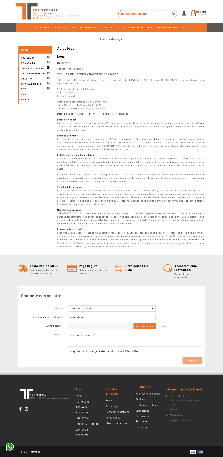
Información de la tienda (184, 389)
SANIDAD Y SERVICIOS (84, 27)
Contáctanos (113, 417)
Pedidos (140, 399)
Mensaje (58, 334)
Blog (185, 27)
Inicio (25, 49)
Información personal (147, 393)
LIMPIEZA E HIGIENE (167, 27)
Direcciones (142, 410)
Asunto (59, 308)
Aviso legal (112, 406)
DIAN (23, 94)
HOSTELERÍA (42, 27)
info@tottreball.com (95, 108)
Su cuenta (142, 387)
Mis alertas (141, 426)
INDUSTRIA (107, 27)
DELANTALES (60, 27)
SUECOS (25, 99)
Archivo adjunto (54, 325)
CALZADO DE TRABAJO (130, 27)
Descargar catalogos (117, 411)
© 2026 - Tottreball (29, 451)
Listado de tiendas (116, 423)
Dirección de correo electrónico (46, 317)
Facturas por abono (146, 404)
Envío (109, 400)
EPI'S (149, 27)
